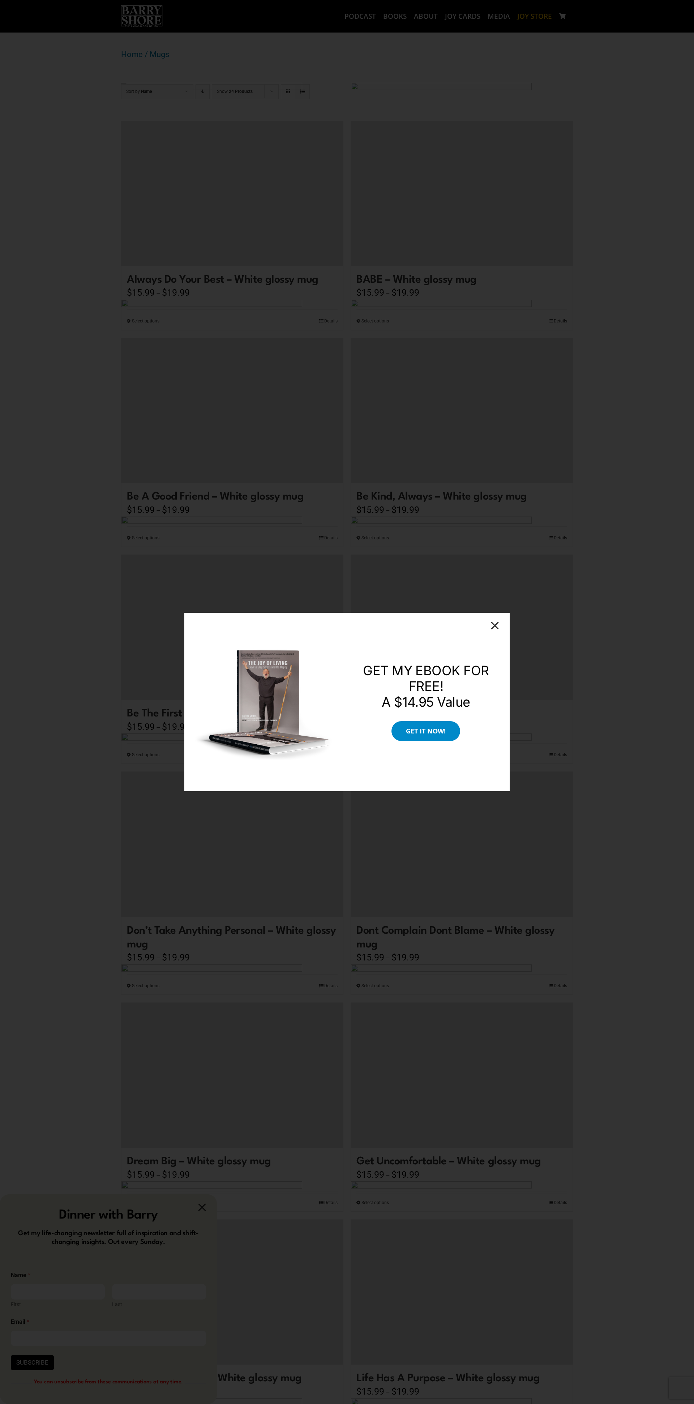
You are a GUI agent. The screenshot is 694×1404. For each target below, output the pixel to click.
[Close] (494, 626)
